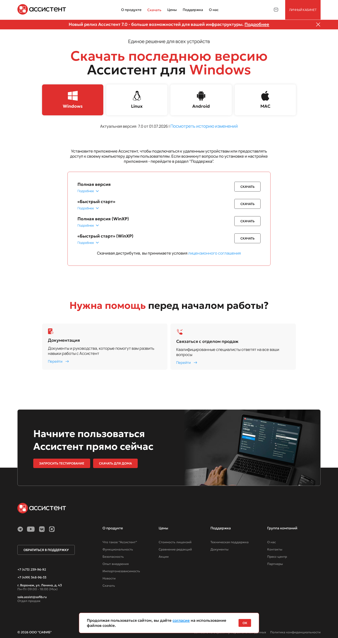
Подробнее (257, 24)
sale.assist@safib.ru (32, 597)
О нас (271, 542)
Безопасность (113, 556)
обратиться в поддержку (46, 550)
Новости (109, 578)
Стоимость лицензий (175, 542)
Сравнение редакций (175, 549)
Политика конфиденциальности (295, 632)
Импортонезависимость (121, 571)
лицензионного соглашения (214, 253)
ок (245, 623)
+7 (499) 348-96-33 (31, 577)
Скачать (154, 10)
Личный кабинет (303, 10)
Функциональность (117, 549)
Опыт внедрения (115, 564)
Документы (219, 549)
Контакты (274, 549)
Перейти (55, 361)
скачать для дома (115, 463)
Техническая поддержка (229, 542)
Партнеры (275, 564)
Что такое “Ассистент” (119, 542)
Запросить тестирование (61, 463)
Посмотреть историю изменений (204, 126)
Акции (164, 556)
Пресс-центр (277, 556)
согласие (181, 620)
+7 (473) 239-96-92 (31, 569)
